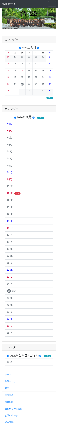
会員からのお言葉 (13, 408)
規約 (7, 388)
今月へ (40, 118)
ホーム (8, 374)
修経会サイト (10, 3)
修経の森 (9, 402)
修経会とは (10, 381)
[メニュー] (52, 4)
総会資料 (9, 422)
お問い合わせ (11, 415)
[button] (8, 57)
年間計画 (9, 395)
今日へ (47, 356)
